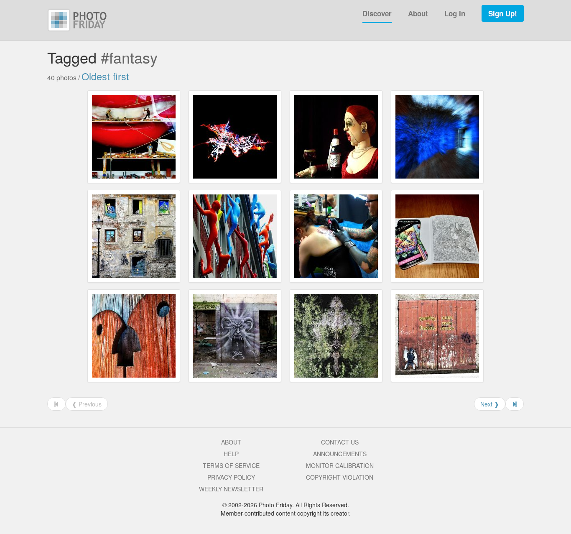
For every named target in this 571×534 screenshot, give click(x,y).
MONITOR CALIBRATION (340, 465)
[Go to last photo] (514, 404)
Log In (454, 13)
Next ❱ (489, 404)
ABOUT (231, 442)
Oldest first (105, 76)
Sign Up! (502, 13)
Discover (377, 13)
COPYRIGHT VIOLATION (339, 477)
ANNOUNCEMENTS (340, 454)
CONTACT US (340, 442)
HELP (231, 454)
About (418, 13)
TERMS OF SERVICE (231, 465)
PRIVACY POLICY (231, 477)
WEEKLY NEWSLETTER (231, 489)
